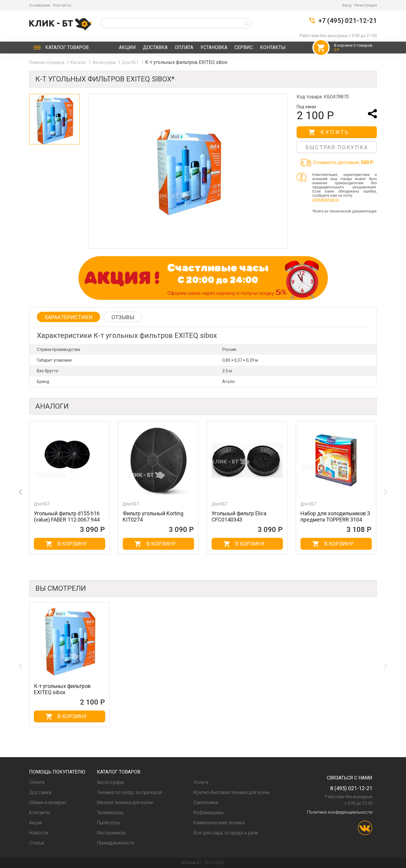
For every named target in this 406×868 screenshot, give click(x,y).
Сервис (244, 47)
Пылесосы (108, 823)
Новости (38, 833)
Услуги (200, 782)
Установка (213, 47)
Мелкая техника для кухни (125, 802)
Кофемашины (208, 812)
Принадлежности (115, 843)
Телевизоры (110, 812)
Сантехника (205, 802)
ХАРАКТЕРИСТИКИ (68, 317)
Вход (346, 5)
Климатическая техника (219, 823)
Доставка (155, 47)
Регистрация (365, 5)
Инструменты (111, 833)
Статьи (36, 843)
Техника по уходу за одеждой (129, 792)
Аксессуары (104, 62)
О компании (39, 5)
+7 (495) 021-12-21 (347, 21)
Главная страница (47, 62)
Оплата (184, 47)
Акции (127, 47)
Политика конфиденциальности (339, 812)
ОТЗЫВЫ (122, 317)
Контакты (62, 5)
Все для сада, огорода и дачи (225, 833)
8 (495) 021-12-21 (351, 788)
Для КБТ (131, 62)
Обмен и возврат (48, 802)
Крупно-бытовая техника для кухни (231, 792)
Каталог (67, 47)
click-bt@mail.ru (325, 200)
